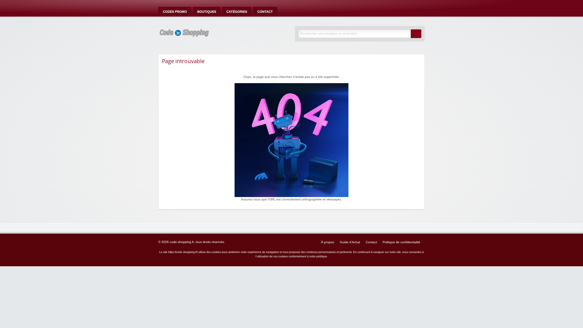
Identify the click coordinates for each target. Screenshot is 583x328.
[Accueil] (291, 140)
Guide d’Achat (350, 242)
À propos (327, 242)
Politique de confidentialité (401, 242)
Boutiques (206, 11)
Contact (265, 11)
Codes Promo (175, 11)
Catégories (236, 11)
